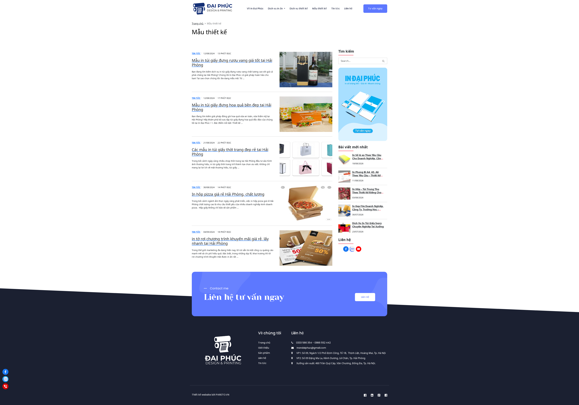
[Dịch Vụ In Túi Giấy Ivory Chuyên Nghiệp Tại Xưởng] (344, 228)
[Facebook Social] (346, 249)
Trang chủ (264, 342)
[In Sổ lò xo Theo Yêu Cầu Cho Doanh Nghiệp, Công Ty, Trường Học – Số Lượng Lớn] (344, 159)
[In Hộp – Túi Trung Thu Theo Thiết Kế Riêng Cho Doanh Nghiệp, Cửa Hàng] (344, 194)
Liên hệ (262, 358)
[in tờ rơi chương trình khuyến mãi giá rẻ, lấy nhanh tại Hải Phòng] (306, 248)
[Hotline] (5, 386)
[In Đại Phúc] (5, 372)
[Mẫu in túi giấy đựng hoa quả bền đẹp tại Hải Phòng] (306, 114)
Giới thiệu (263, 348)
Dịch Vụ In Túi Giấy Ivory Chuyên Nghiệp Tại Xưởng (368, 225)
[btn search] (383, 61)
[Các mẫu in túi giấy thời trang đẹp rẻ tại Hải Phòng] (306, 158)
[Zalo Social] (352, 249)
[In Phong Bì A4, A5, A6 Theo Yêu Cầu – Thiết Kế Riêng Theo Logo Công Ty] (344, 176)
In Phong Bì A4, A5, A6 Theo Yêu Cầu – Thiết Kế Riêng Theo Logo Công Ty (367, 175)
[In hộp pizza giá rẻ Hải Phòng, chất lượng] (306, 203)
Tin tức (196, 53)
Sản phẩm (264, 353)
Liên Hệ (365, 297)
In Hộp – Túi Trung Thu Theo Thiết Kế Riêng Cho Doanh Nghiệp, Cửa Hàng (367, 192)
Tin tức (262, 363)
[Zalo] (5, 379)
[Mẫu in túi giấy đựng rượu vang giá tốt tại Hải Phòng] (306, 69)
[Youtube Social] (358, 249)
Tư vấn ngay (375, 8)
